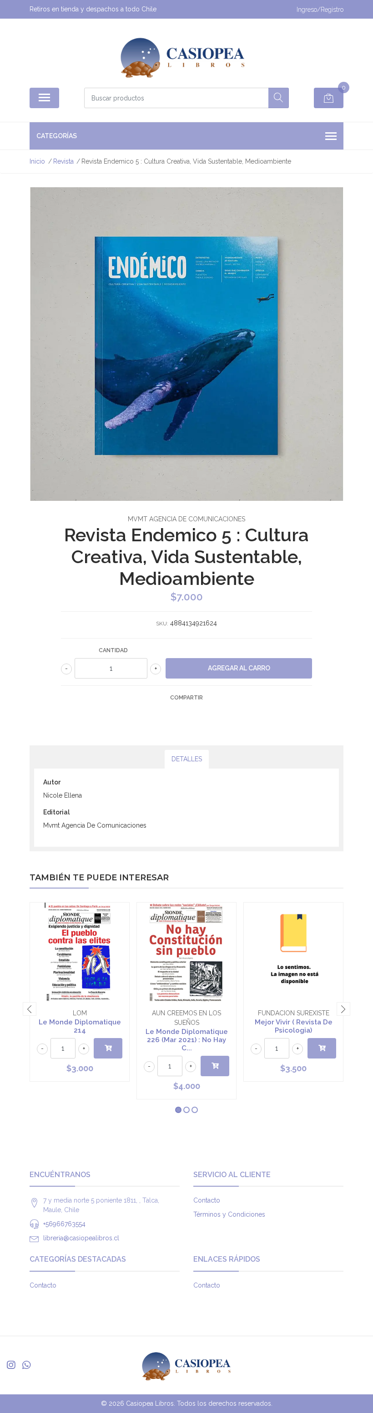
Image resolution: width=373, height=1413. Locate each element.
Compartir (186, 697)
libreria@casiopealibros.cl (81, 1238)
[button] (178, 1110)
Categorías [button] (56, 136)
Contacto (206, 1200)
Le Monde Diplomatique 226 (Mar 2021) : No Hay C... (187, 1040)
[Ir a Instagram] (11, 1365)
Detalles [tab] (186, 759)
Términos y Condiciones (229, 1214)
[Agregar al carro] (108, 1048)
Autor (51, 782)
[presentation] (29, 1009)
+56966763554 (64, 1224)
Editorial (56, 812)
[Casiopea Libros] (183, 56)
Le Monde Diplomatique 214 (80, 1026)
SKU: (162, 623)
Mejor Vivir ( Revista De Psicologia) (294, 1026)
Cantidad (113, 650)
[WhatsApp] (26, 1365)
